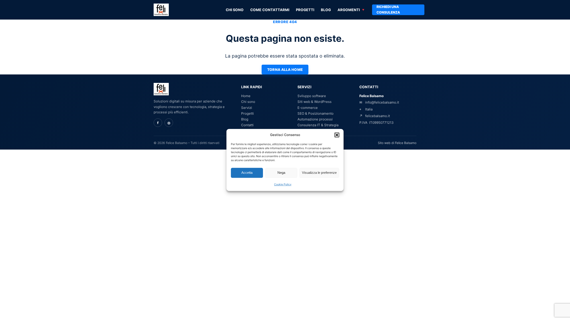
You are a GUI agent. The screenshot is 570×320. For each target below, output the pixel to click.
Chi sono (235, 10)
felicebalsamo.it (377, 116)
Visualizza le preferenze (319, 173)
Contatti (247, 125)
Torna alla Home (285, 69)
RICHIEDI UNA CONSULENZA (388, 9)
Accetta (246, 173)
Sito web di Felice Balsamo (397, 143)
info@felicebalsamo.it (382, 102)
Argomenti (349, 10)
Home (245, 96)
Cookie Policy (282, 184)
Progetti (305, 10)
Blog (326, 10)
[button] (337, 135)
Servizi (246, 108)
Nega (281, 173)
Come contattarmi (269, 10)
